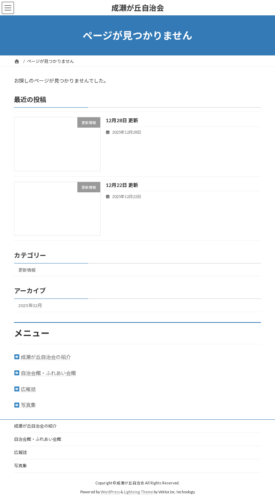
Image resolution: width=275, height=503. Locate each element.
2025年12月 (30, 305)
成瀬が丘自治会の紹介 (46, 357)
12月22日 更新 (122, 185)
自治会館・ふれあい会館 (48, 373)
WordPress (110, 492)
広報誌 (28, 389)
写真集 (28, 405)
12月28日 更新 (122, 121)
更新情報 (26, 270)
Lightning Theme (138, 492)
